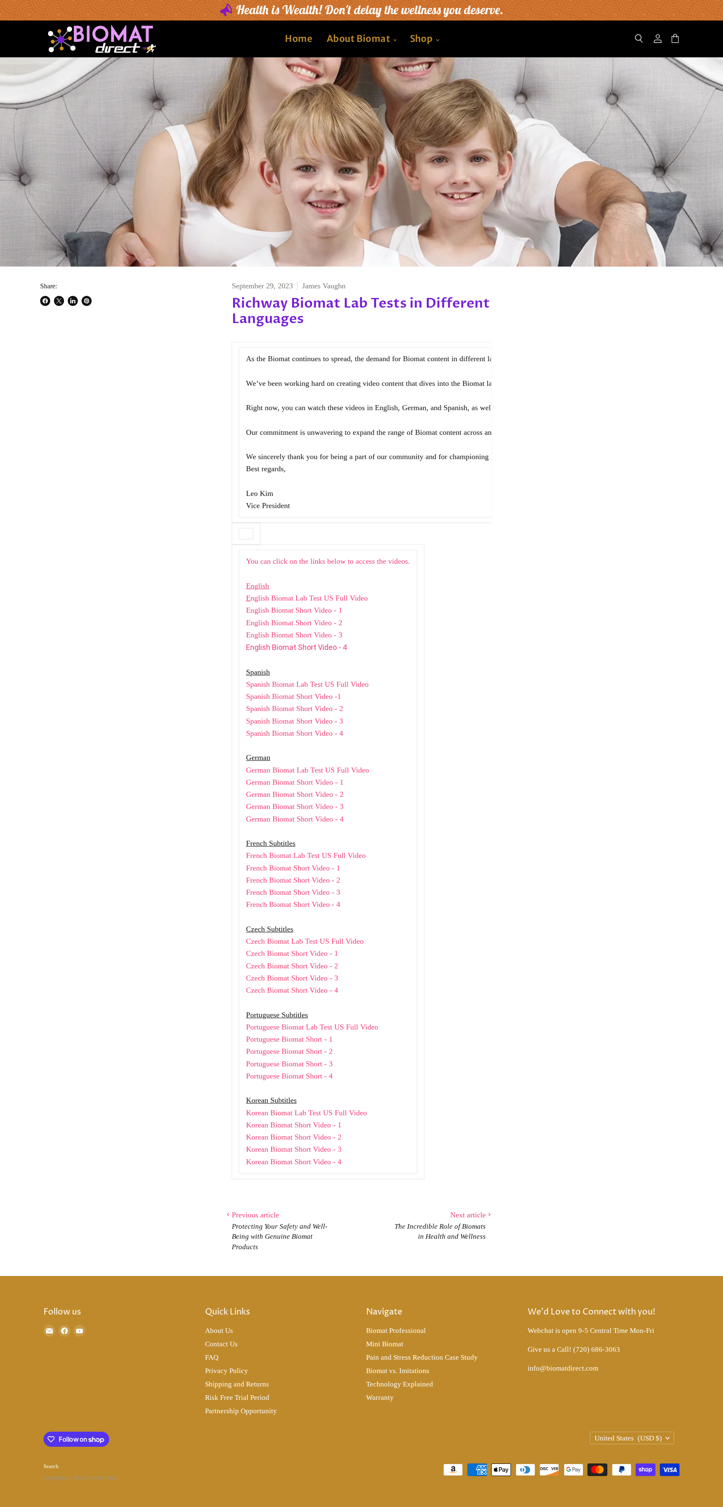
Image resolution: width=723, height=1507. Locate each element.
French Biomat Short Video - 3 (293, 892)
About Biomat (359, 38)
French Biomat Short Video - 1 (293, 868)
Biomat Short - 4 (307, 1076)
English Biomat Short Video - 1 (294, 610)
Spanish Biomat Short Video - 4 (294, 733)
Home (298, 38)
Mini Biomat (384, 1344)
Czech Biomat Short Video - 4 (292, 990)
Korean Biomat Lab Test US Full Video (306, 1113)
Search (51, 1466)
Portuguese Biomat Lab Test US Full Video (312, 1027)
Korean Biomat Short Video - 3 (293, 1149)
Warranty (380, 1398)
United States (628, 1438)
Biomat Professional (396, 1331)
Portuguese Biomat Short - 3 (289, 1064)
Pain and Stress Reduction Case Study (422, 1357)
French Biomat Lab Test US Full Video (306, 855)
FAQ (211, 1357)
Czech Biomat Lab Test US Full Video (305, 941)
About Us (219, 1331)
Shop (422, 38)
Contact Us (221, 1344)
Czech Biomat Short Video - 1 (292, 953)
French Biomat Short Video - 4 (293, 904)
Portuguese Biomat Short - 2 (289, 1051)
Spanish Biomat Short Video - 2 (294, 708)
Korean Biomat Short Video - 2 (293, 1137)
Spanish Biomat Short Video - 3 (294, 721)
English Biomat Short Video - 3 (294, 635)
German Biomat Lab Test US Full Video (307, 770)
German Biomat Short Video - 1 (295, 782)
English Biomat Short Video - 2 (294, 623)
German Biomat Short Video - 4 (295, 819)
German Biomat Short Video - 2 (295, 794)
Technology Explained (399, 1384)
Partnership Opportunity (241, 1411)
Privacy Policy (226, 1371)
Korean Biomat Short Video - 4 (293, 1162)
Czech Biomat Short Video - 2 (292, 966)
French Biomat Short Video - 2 (293, 880)
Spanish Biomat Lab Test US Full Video (307, 684)
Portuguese (264, 1039)
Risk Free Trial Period (237, 1398)
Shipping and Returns (237, 1384)
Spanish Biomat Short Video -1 (293, 696)
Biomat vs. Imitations (397, 1371)
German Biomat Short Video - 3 (295, 806)
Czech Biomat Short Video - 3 (292, 978)
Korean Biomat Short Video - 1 (293, 1125)
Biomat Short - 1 (307, 1039)
